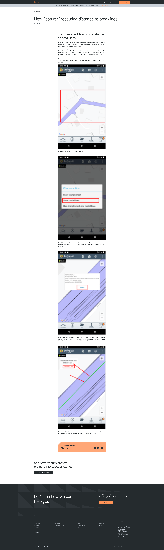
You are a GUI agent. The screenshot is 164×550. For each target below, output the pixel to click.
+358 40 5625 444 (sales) (123, 526)
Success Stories (81, 525)
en (106, 2)
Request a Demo (124, 2)
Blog (79, 523)
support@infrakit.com (122, 523)
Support (110, 2)
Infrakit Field (36, 527)
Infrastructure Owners (59, 525)
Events (79, 527)
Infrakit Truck (36, 525)
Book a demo (106, 502)
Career (100, 525)
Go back (38, 11)
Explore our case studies (44, 472)
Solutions (56, 2)
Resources (70, 2)
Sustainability (63, 2)
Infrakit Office (37, 523)
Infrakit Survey (37, 530)
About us (77, 2)
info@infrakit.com (122, 521)
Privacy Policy (75, 543)
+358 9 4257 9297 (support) (124, 527)
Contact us (101, 527)
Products (49, 2)
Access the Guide (105, 5)
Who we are (101, 523)
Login (115, 2)
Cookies (81, 543)
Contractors (57, 523)
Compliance (87, 543)
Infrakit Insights (37, 532)
